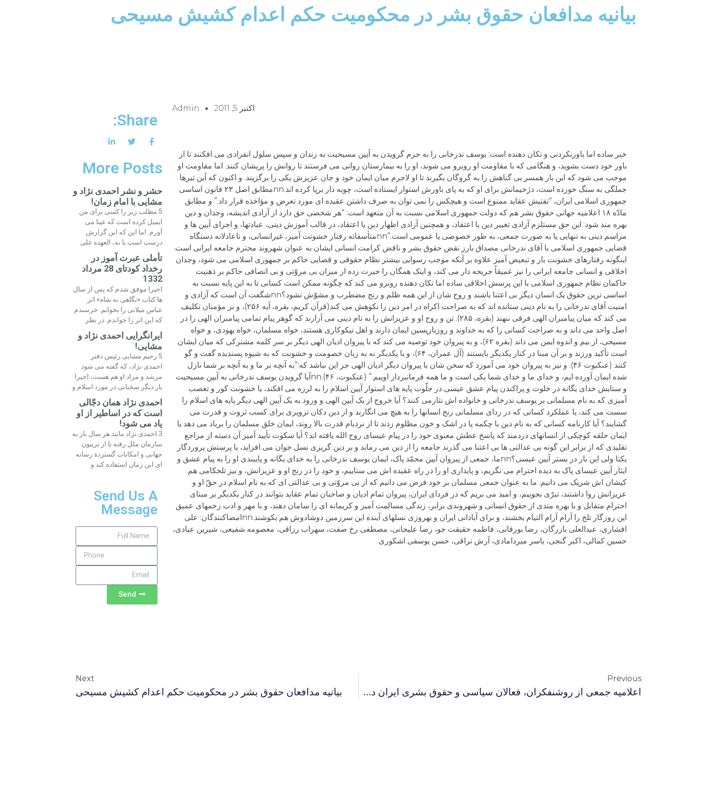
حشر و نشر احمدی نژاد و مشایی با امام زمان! (117, 196)
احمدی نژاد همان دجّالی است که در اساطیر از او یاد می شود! (119, 412)
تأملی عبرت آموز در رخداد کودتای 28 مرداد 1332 (122, 268)
